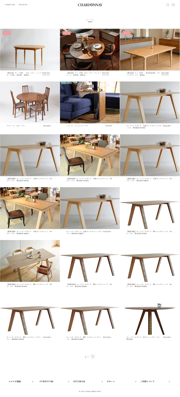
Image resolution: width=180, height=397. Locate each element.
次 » (93, 356)
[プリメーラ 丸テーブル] (30, 102)
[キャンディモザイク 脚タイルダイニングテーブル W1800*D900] (30, 314)
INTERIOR (23, 5)
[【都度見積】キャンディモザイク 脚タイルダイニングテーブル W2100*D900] (150, 208)
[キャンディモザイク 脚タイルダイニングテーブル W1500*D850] (90, 314)
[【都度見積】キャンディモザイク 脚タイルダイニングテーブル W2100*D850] (90, 261)
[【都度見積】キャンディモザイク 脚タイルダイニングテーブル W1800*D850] (150, 261)
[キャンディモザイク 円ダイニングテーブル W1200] (150, 314)
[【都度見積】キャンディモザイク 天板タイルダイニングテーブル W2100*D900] (30, 155)
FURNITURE (10, 5)
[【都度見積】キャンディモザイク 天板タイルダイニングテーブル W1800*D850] (30, 208)
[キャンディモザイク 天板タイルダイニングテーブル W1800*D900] (150, 102)
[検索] (167, 4)
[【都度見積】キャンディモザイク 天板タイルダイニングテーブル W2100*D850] (150, 155)
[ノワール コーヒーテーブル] (90, 102)
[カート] (173, 5)
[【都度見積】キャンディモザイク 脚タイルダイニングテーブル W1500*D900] (30, 261)
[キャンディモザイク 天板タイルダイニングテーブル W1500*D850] (90, 208)
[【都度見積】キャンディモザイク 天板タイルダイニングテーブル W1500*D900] (90, 155)
